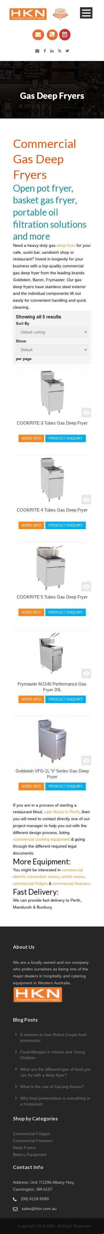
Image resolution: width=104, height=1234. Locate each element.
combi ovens (72, 876)
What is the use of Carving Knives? (52, 1086)
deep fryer (66, 245)
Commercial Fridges (31, 1133)
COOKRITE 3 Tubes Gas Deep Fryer (52, 423)
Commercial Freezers (33, 1140)
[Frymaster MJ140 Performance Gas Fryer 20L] (52, 653)
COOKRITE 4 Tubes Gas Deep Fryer (52, 510)
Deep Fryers (24, 1147)
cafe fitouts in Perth (61, 811)
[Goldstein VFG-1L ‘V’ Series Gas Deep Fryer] (52, 740)
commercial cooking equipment (41, 839)
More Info (31, 438)
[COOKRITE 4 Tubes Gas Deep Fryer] (52, 479)
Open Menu (86, 12)
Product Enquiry (66, 438)
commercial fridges (30, 883)
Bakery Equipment (30, 1154)
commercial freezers (71, 883)
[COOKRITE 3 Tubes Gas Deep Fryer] (52, 392)
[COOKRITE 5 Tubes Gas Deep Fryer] (52, 566)
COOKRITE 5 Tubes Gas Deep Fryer (52, 597)
